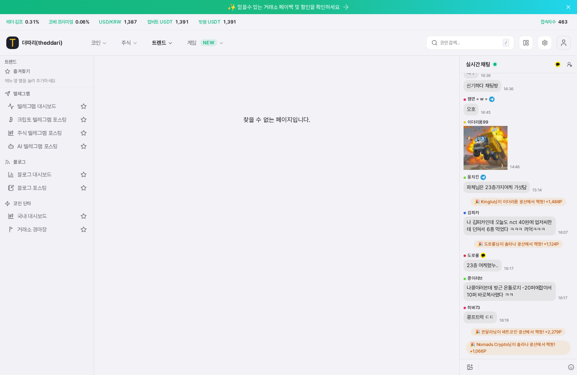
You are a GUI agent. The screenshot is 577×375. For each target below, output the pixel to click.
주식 (126, 42)
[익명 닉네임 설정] (569, 64)
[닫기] (568, 7)
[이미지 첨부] (469, 367)
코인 (95, 42)
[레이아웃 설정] (526, 43)
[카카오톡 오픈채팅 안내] (557, 64)
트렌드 (159, 42)
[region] (518, 216)
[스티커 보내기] (571, 367)
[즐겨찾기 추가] (83, 106)
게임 (201, 42)
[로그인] (564, 43)
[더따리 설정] (545, 43)
